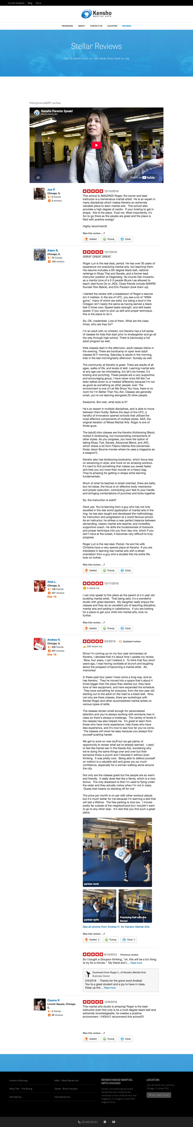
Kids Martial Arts (62, 1096)
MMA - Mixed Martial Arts (67, 1080)
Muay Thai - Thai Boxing (20, 1088)
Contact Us (96, 25)
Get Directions (160, 1095)
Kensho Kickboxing (18, 1080)
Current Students (16, 3)
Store (38, 3)
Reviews (126, 25)
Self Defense (15, 1096)
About (81, 25)
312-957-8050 (89, 1122)
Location (112, 25)
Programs (67, 25)
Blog (30, 3)
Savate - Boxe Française (66, 1088)
